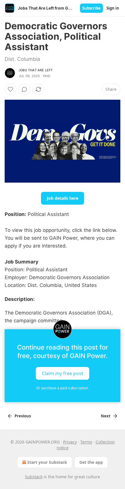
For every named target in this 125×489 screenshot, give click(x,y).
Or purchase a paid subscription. (62, 388)
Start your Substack (47, 462)
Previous (23, 416)
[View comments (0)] (24, 89)
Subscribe (91, 8)
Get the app (91, 462)
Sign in (112, 8)
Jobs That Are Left (36, 70)
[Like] (10, 89)
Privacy (70, 442)
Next (105, 416)
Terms (86, 442)
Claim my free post (62, 373)
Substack (33, 476)
